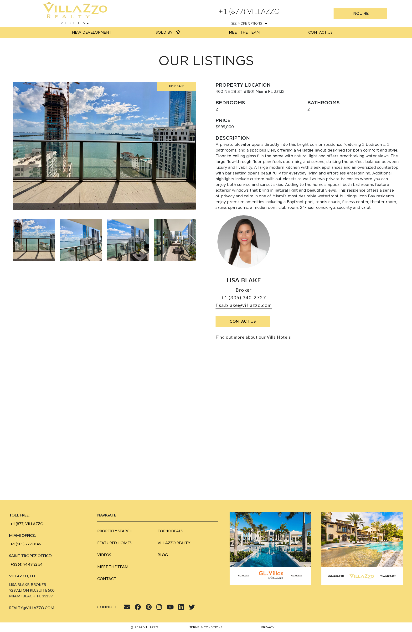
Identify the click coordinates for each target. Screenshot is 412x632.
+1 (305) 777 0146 (25, 544)
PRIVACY (267, 627)
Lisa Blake (244, 280)
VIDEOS (104, 554)
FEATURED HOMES (114, 542)
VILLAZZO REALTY (174, 542)
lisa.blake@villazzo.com (244, 305)
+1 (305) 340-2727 (243, 297)
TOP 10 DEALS (170, 530)
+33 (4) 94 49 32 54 (26, 564)
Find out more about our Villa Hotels (253, 337)
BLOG (163, 554)
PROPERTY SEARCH (115, 530)
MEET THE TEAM (113, 566)
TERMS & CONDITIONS (206, 627)
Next (189, 241)
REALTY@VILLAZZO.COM (31, 607)
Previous (20, 241)
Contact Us (320, 32)
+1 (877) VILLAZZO (249, 11)
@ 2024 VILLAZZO (144, 627)
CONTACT (106, 578)
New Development (91, 32)
